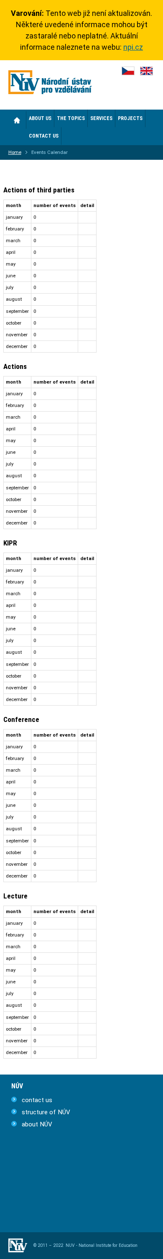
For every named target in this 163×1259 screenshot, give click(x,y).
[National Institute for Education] (50, 84)
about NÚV (37, 1124)
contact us (37, 1100)
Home (17, 120)
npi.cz (133, 47)
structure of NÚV (46, 1112)
